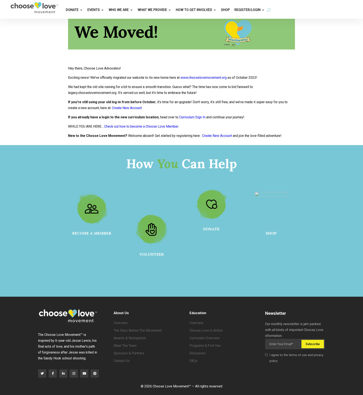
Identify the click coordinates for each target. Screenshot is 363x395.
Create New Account (127, 108)
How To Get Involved (194, 10)
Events (93, 10)
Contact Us (122, 361)
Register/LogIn (247, 10)
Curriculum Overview (204, 338)
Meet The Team (125, 346)
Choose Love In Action (206, 330)
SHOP (271, 233)
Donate (72, 10)
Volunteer (151, 254)
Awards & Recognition (130, 338)
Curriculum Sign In (192, 117)
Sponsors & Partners (129, 353)
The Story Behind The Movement (138, 330)
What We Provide (152, 10)
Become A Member (91, 233)
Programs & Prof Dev (205, 346)
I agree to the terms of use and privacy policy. (296, 358)
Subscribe (313, 344)
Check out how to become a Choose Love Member (141, 126)
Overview (121, 323)
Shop (225, 10)
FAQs (193, 361)
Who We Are (119, 10)
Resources (197, 353)
